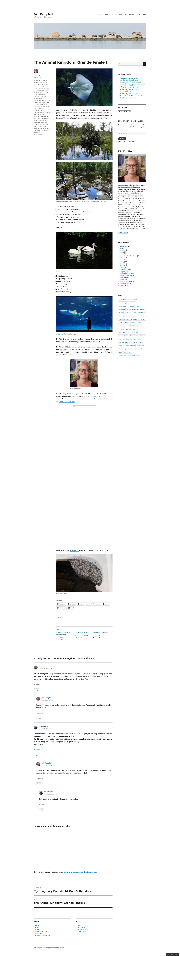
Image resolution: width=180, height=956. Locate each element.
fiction (143, 319)
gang (39, 102)
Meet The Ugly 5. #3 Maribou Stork (130, 82)
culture (141, 316)
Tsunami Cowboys (125, 281)
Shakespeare (133, 335)
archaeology (123, 246)
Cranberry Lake (38, 96)
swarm (47, 122)
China (134, 312)
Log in (79, 925)
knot (48, 112)
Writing (45, 82)
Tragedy (122, 278)
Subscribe (122, 139)
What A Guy (122, 349)
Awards (122, 250)
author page (74, 550)
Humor (45, 80)
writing (142, 349)
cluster (39, 94)
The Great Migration (126, 92)
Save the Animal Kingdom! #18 (129, 88)
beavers (45, 92)
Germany (126, 322)
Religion (122, 272)
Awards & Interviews (126, 14)
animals (46, 88)
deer (35, 98)
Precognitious (123, 332)
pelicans (36, 118)
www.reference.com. (67, 401)
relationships (133, 332)
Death (36, 80)
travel (120, 345)
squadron (37, 120)
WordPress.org (82, 931)
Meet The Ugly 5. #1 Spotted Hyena (130, 94)
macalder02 (43, 726)
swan (42, 122)
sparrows (46, 118)
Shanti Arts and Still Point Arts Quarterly (132, 96)
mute (41, 116)
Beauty (122, 252)
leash (35, 114)
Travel (40, 82)
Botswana (122, 309)
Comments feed (82, 929)
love (124, 326)
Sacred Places (123, 335)
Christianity (141, 312)
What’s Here (141, 14)
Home (99, 14)
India (42, 108)
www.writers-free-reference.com (79, 399)
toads (35, 124)
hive (35, 104)
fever (48, 100)
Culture (122, 258)
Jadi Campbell (43, 14)
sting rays (43, 120)
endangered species (40, 100)
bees (35, 94)
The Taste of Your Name (127, 274)
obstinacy (46, 116)
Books (107, 14)
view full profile (123, 232)
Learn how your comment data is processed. (80, 872)
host (38, 104)
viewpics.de (97, 396)
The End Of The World (132, 339)
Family (40, 80)
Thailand (121, 339)
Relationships (124, 270)
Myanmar (121, 329)
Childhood (128, 312)
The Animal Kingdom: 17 (100, 632)
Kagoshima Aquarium (40, 112)
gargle (43, 102)
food (120, 322)
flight (35, 102)
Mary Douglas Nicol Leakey (128, 98)
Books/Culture (134, 306)
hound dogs (43, 104)
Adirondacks (37, 85)
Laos (120, 326)
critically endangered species (128, 316)
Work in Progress (133, 349)
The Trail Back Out (125, 276)
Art (121, 248)
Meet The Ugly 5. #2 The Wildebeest (131, 90)
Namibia (128, 329)
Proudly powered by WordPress (54, 948)
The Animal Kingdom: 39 (82, 632)
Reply (36, 690)
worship (41, 126)
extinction (136, 319)
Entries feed (81, 927)
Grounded (123, 264)
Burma (121, 312)
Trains (140, 342)
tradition (134, 342)
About (114, 14)
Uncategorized (124, 283)
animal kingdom (39, 88)
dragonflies (40, 98)
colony (44, 94)
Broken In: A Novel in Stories (128, 256)
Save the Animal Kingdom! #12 (129, 80)
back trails (37, 90)
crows (45, 96)
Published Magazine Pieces (43, 935)
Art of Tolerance (123, 306)
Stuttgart (142, 335)
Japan (42, 110)
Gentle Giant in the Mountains (129, 78)
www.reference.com (43, 130)
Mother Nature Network (102, 399)
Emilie (41, 666)
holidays (133, 322)
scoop (41, 118)
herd (47, 102)
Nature (36, 82)
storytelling (37, 122)
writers (46, 126)
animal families (43, 86)
